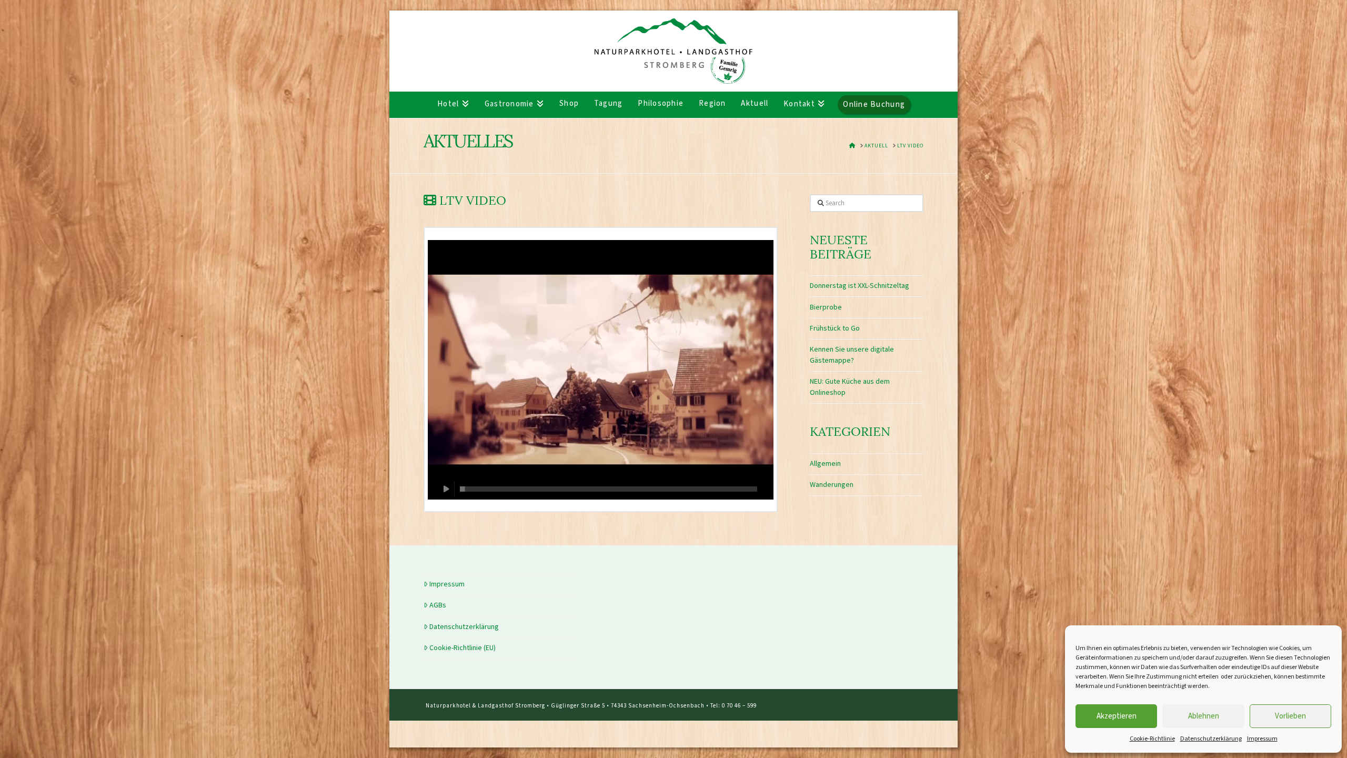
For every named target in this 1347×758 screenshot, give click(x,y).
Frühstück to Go (835, 328)
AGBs (437, 605)
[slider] (608, 489)
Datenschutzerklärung (1211, 738)
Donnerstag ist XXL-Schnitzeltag (859, 286)
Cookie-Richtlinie (1152, 738)
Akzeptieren (1117, 716)
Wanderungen (831, 485)
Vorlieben (1290, 716)
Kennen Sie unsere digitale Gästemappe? (852, 355)
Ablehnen (1203, 716)
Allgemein (825, 463)
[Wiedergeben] (446, 489)
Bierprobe (826, 307)
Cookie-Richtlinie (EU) (462, 648)
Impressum (1262, 738)
